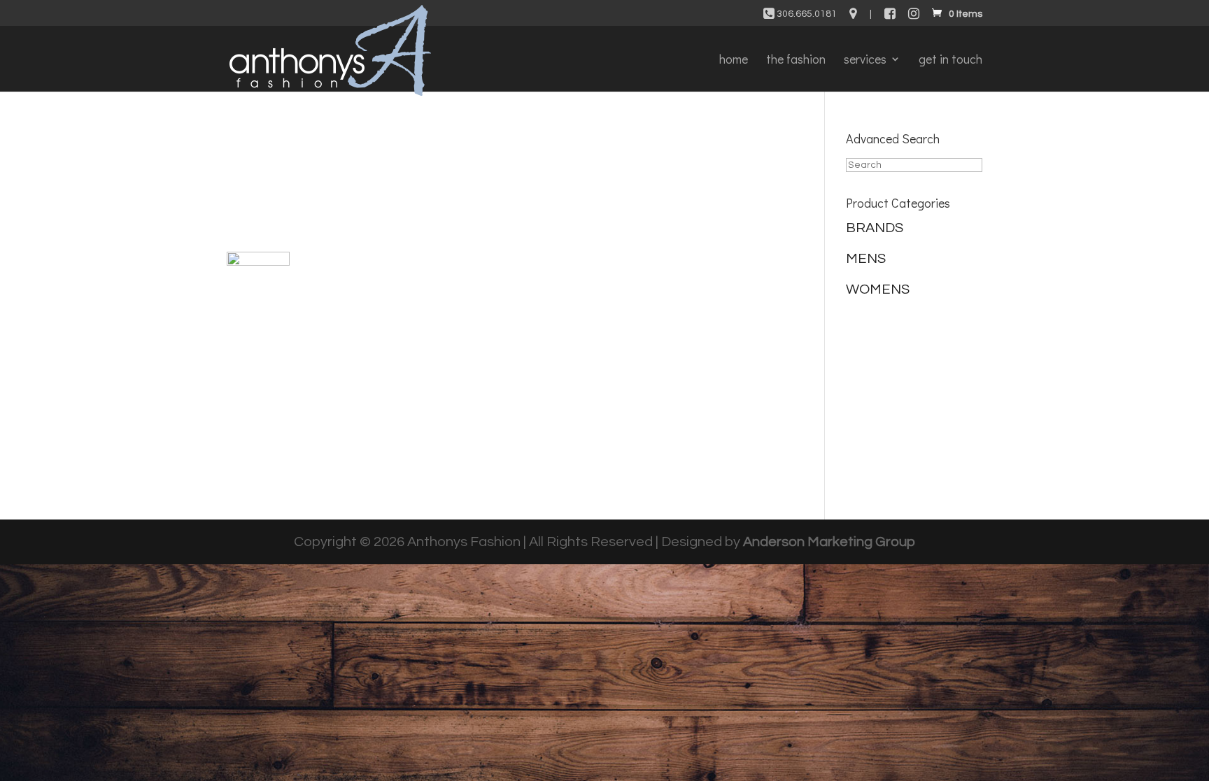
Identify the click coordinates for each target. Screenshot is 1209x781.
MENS (866, 259)
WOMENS (878, 289)
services (865, 60)
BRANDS (874, 228)
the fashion (796, 60)
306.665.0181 (806, 14)
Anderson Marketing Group (829, 542)
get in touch (950, 60)
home (733, 60)
